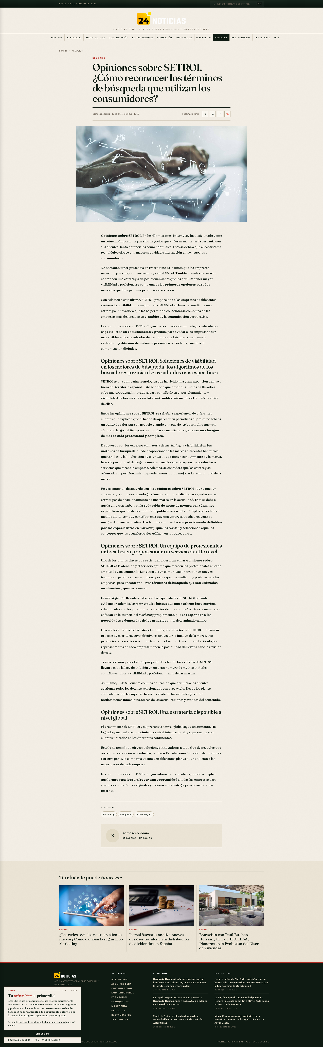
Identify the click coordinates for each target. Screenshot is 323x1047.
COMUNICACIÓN (118, 37)
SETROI (148, 300)
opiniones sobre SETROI (125, 326)
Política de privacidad (230, 1042)
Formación (164, 37)
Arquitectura (95, 37)
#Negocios (125, 814)
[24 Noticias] (161, 19)
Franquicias (184, 37)
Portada (57, 37)
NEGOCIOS (221, 37)
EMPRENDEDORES (142, 37)
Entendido (43, 1034)
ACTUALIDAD (74, 37)
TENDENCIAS (262, 37)
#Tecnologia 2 (144, 814)
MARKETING (203, 37)
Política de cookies (257, 1042)
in (213, 114)
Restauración (240, 37)
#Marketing (109, 814)
